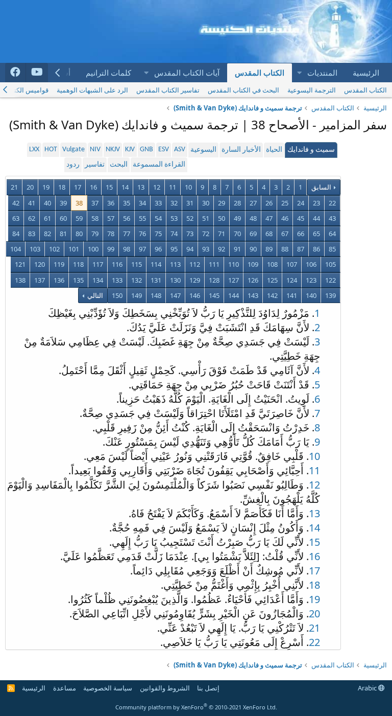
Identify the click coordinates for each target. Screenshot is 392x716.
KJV (130, 149)
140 (311, 295)
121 (20, 264)
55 (142, 218)
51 (205, 218)
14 (125, 187)
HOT (50, 149)
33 (158, 202)
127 (233, 280)
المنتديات (322, 72)
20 (30, 187)
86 (316, 248)
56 (126, 218)
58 (95, 218)
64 (332, 233)
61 (47, 218)
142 (272, 295)
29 (221, 202)
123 (311, 280)
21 (14, 187)
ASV (179, 149)
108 (272, 264)
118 (78, 264)
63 (15, 218)
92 (221, 248)
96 (158, 248)
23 (316, 202)
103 (35, 248)
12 (156, 187)
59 (79, 218)
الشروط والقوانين (165, 687)
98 (126, 248)
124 (291, 280)
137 (39, 280)
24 (300, 202)
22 (332, 202)
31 (189, 202)
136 (59, 280)
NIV (95, 149)
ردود (73, 165)
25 (284, 202)
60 (63, 218)
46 (284, 218)
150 (117, 295)
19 (46, 187)
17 (77, 187)
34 (142, 202)
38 (79, 202)
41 (31, 202)
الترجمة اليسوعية (311, 90)
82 (47, 233)
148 (156, 295)
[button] (299, 72)
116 (117, 264)
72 (205, 233)
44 (316, 218)
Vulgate (73, 149)
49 (237, 218)
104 (15, 248)
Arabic (368, 687)
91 (237, 248)
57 (110, 218)
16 (93, 187)
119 (59, 264)
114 (156, 264)
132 (136, 280)
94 (189, 248)
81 (63, 233)
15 (109, 187)
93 (205, 248)
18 (61, 187)
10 (188, 187)
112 (194, 264)
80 (79, 233)
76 (142, 233)
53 (174, 218)
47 (269, 218)
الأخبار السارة (241, 150)
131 (156, 280)
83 (31, 233)
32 (174, 202)
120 (39, 264)
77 (126, 233)
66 (300, 233)
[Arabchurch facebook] (15, 72)
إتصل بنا (208, 687)
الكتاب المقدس (259, 72)
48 (253, 218)
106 (311, 264)
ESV (163, 149)
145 (214, 295)
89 (269, 248)
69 (253, 233)
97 (142, 248)
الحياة (274, 150)
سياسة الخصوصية (107, 687)
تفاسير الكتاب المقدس (168, 90)
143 (253, 295)
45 (300, 218)
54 (158, 218)
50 (221, 218)
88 (284, 248)
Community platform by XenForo (196, 707)
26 (269, 202)
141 (291, 295)
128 (214, 280)
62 (31, 218)
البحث (119, 165)
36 (110, 202)
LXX (34, 149)
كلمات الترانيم (108, 72)
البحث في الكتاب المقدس (243, 90)
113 (175, 264)
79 (95, 233)
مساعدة (64, 687)
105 (330, 264)
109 (253, 264)
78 (110, 233)
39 (63, 202)
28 (237, 202)
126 (253, 280)
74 (174, 233)
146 (194, 295)
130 (175, 280)
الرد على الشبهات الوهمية (92, 90)
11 (172, 187)
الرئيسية (366, 72)
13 (140, 187)
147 (175, 295)
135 (78, 280)
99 (110, 248)
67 (284, 233)
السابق (321, 187)
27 (253, 202)
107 (291, 264)
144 (233, 295)
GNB (146, 149)
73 (189, 233)
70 (237, 233)
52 (189, 218)
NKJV (113, 149)
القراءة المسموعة (159, 165)
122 (330, 280)
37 (95, 202)
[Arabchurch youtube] (37, 72)
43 (332, 218)
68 (269, 233)
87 (300, 248)
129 (194, 280)
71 (221, 233)
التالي (94, 295)
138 (20, 280)
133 (117, 280)
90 (253, 248)
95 (174, 248)
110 (233, 264)
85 (332, 248)
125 (272, 280)
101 (73, 248)
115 (136, 264)
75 (158, 233)
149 (136, 295)
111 (214, 264)
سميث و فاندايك (311, 150)
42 (15, 202)
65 (316, 233)
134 (97, 280)
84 (15, 233)
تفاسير (95, 165)
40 (47, 202)
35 (126, 202)
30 (205, 202)
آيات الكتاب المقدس (186, 72)
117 (97, 264)
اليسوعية (203, 150)
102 (54, 248)
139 (330, 295)
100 (93, 248)
